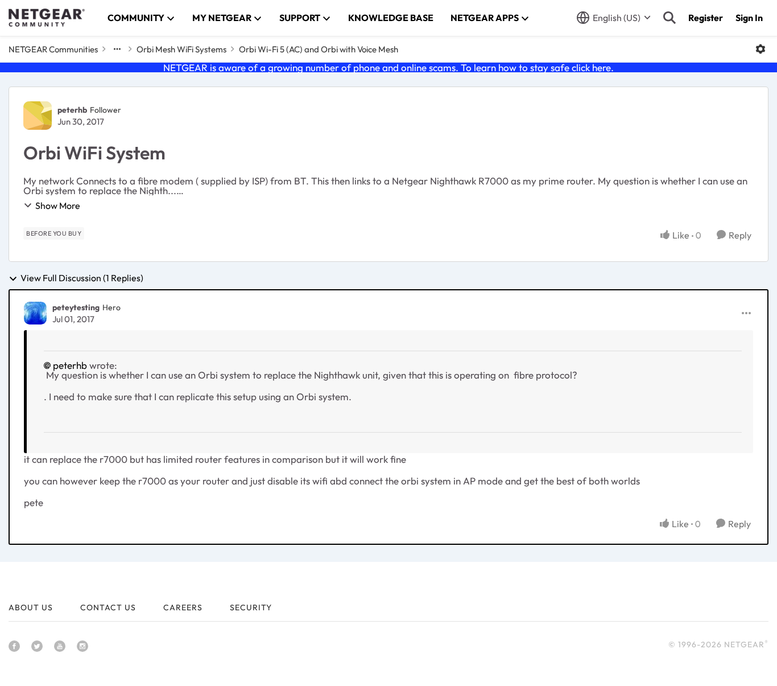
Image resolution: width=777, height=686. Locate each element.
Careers (182, 607)
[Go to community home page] (47, 18)
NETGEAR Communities (53, 49)
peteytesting (76, 307)
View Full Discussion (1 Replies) (81, 278)
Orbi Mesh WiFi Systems (181, 49)
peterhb (72, 110)
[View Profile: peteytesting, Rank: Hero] (35, 313)
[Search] (669, 17)
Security (251, 607)
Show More (57, 205)
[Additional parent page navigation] (117, 49)
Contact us (108, 607)
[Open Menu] (760, 49)
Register (705, 17)
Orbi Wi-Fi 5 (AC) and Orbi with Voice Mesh (318, 49)
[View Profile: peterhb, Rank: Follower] (37, 115)
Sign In (749, 17)
